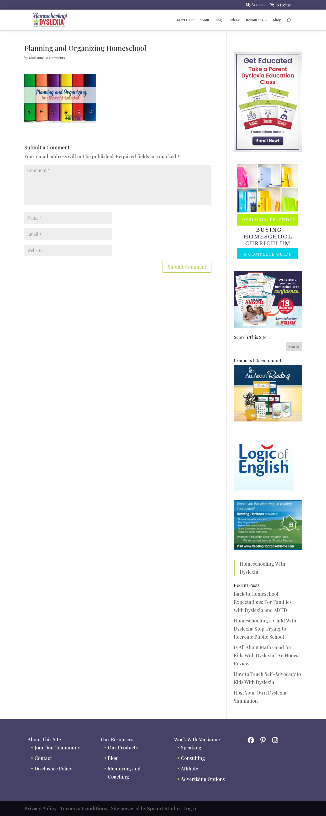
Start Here (185, 20)
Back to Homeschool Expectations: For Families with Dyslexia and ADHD (263, 601)
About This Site (44, 739)
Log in (190, 808)
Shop (277, 20)
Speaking (191, 747)
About (204, 20)
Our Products (123, 747)
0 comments (55, 58)
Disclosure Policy (53, 768)
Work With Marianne (197, 739)
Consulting (193, 758)
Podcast (234, 20)
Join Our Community (57, 747)
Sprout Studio (163, 808)
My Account (255, 5)
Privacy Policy (40, 808)
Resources (254, 20)
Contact (43, 758)
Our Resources (117, 739)
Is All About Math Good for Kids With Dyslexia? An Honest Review (267, 655)
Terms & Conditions (83, 808)
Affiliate (189, 768)
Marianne (36, 58)
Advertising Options (203, 779)
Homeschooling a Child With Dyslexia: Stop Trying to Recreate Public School (265, 628)
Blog (218, 20)
